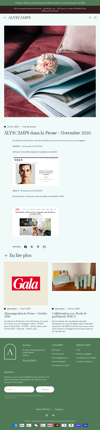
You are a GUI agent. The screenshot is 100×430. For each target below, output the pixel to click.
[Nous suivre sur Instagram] (46, 415)
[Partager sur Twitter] (31, 246)
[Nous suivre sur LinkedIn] (53, 415)
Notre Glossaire (58, 361)
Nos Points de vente (60, 365)
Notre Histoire (58, 354)
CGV (78, 350)
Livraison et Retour (84, 361)
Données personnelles (86, 358)
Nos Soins (56, 350)
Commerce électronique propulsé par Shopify (58, 421)
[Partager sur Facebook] (25, 246)
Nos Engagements (60, 358)
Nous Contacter (30, 360)
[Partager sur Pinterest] (38, 246)
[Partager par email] (44, 246)
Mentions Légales (83, 354)
